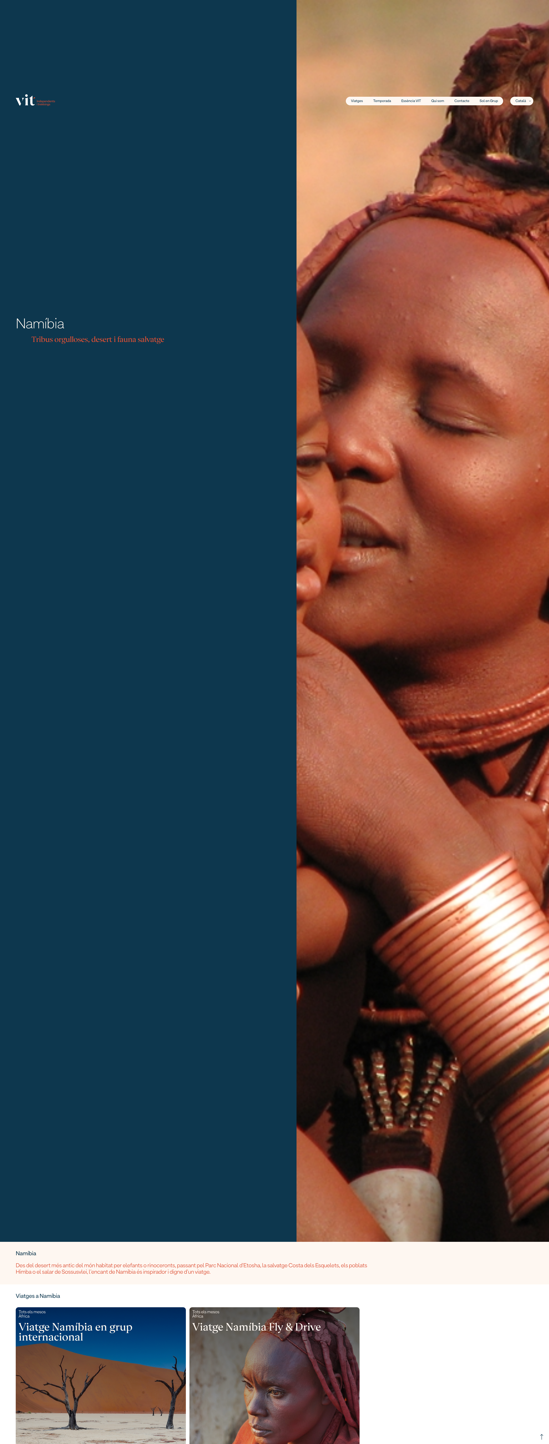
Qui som (437, 101)
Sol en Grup (489, 101)
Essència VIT (411, 101)
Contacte (461, 101)
